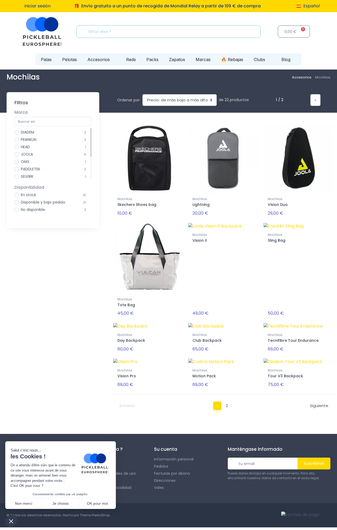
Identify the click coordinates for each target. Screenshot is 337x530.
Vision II (199, 240)
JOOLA (27, 154)
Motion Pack (204, 376)
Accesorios (98, 59)
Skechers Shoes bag (136, 204)
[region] (52, 153)
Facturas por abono (172, 473)
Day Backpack (131, 340)
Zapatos (177, 59)
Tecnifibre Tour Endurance (293, 340)
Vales (159, 487)
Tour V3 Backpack (285, 376)
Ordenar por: (128, 100)
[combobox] (170, 32)
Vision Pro (126, 376)
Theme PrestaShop (95, 515)
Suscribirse (314, 463)
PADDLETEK (30, 169)
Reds (131, 59)
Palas (46, 59)
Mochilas (124, 199)
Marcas (203, 59)
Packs (152, 59)
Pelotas (69, 59)
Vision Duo (278, 204)
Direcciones (165, 480)
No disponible (33, 209)
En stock (28, 194)
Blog (285, 59)
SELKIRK (27, 176)
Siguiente (319, 405)
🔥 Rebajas (232, 59)
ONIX (25, 161)
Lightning (201, 204)
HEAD (25, 147)
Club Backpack (207, 340)
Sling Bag (276, 240)
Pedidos (161, 466)
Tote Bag (126, 305)
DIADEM (27, 132)
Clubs (259, 59)
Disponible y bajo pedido (43, 202)
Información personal (174, 459)
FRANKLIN (28, 139)
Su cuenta (165, 449)
